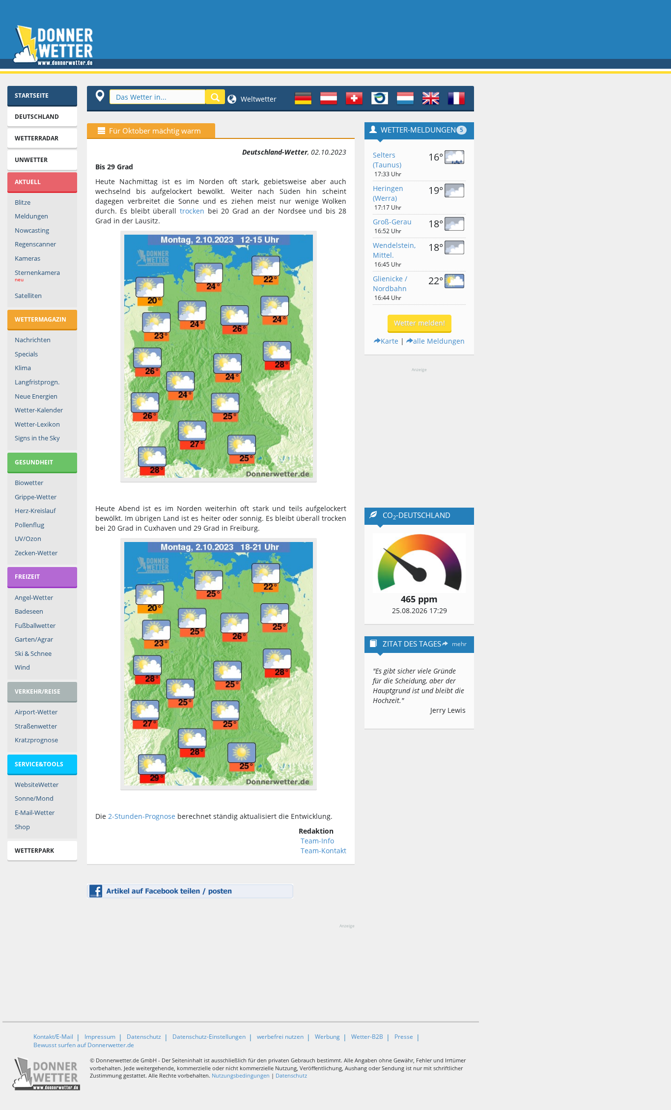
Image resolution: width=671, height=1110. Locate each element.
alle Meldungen (439, 341)
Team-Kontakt (323, 850)
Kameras (27, 258)
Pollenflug (29, 524)
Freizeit (27, 576)
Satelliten (28, 295)
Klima (23, 367)
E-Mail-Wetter (35, 812)
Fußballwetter (35, 625)
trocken (192, 211)
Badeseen (29, 611)
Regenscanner (35, 244)
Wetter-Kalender (39, 410)
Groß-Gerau (392, 221)
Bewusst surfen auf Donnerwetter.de (83, 1045)
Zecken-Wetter (36, 552)
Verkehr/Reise (37, 691)
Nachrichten (33, 339)
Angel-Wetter (34, 597)
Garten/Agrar (34, 639)
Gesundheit (34, 462)
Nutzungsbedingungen (241, 1075)
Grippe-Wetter (35, 496)
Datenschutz (144, 1036)
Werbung (327, 1036)
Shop (22, 826)
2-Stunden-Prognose (141, 816)
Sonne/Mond (34, 798)
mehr (459, 644)
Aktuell (28, 182)
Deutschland (37, 116)
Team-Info (317, 840)
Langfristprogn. (37, 382)
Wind (22, 667)
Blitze (22, 202)
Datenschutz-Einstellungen (209, 1036)
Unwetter (31, 160)
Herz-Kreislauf (35, 510)
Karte (389, 341)
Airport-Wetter (36, 711)
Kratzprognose (36, 739)
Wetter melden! (419, 322)
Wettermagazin (40, 319)
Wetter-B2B (367, 1036)
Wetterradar (36, 138)
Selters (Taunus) (387, 159)
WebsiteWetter (36, 784)
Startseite (32, 95)
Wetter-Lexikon (37, 424)
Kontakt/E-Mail (53, 1036)
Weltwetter (258, 99)
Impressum (99, 1036)
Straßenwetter (36, 726)
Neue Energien (36, 396)
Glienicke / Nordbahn (390, 283)
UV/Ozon (28, 538)
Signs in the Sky (37, 437)
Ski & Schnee (33, 653)
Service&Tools (39, 764)
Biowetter (29, 482)
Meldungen (31, 216)
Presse (403, 1036)
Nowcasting (32, 230)
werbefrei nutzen (280, 1036)
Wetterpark (34, 850)
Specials (26, 354)
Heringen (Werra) (388, 193)
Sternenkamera (37, 275)
